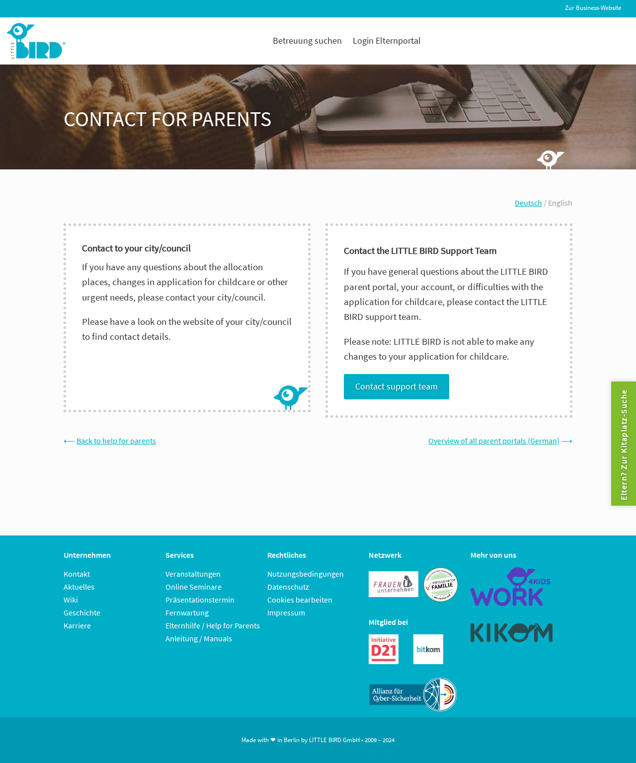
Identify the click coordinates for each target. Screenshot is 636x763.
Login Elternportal (387, 40)
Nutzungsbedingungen (305, 574)
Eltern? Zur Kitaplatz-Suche (624, 444)
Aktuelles (79, 587)
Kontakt (77, 574)
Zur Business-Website (593, 7)
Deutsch (528, 203)
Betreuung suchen (307, 40)
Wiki (71, 600)
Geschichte (82, 612)
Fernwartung (187, 612)
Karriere (77, 625)
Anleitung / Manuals (198, 638)
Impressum (286, 612)
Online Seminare (193, 587)
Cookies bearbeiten (299, 600)
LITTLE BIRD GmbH (334, 740)
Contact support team (396, 386)
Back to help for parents (116, 441)
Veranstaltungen (193, 574)
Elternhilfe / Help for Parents (212, 625)
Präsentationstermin (200, 600)
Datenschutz (288, 587)
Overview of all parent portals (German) (493, 441)
